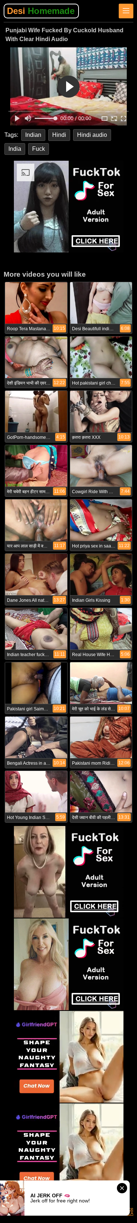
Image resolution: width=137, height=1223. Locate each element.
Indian (33, 135)
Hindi (59, 135)
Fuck (38, 149)
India (14, 149)
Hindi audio (92, 135)
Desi (41, 11)
